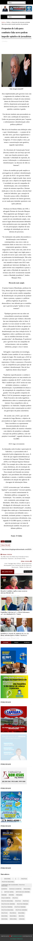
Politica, (5, 41)
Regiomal (21, 913)
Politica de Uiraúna (8, 904)
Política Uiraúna (21, 910)
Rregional (13, 919)
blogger (5, 642)
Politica (8, 22)
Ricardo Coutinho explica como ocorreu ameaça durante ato (14, 592)
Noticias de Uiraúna (23, 892)
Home (3, 22)
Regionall (13, 916)
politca (15, 898)
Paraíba (11, 895)
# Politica (8, 541)
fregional (27, 889)
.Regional (7, 878)
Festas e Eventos (15, 889)
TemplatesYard (17, 936)
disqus (16, 642)
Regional (5, 916)
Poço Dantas (6, 898)
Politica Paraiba (22, 904)
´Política (24, 878)
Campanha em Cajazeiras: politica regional (13, 885)
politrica (13, 913)
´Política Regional (8, 881)
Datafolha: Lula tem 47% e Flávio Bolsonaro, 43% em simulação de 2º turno (15, 613)
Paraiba (4, 895)
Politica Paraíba (7, 907)
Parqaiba (19, 895)
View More (28, 571)
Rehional (5, 919)
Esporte (4, 889)
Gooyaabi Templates (16, 939)
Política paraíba (20, 907)
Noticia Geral (9, 892)
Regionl (21, 916)
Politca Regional (7, 901)
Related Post (7, 572)
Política (25, 901)
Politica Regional (7, 910)
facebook (27, 642)
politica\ (5, 913)
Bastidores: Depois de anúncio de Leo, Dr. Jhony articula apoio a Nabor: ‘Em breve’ (15, 634)
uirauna (21, 919)
